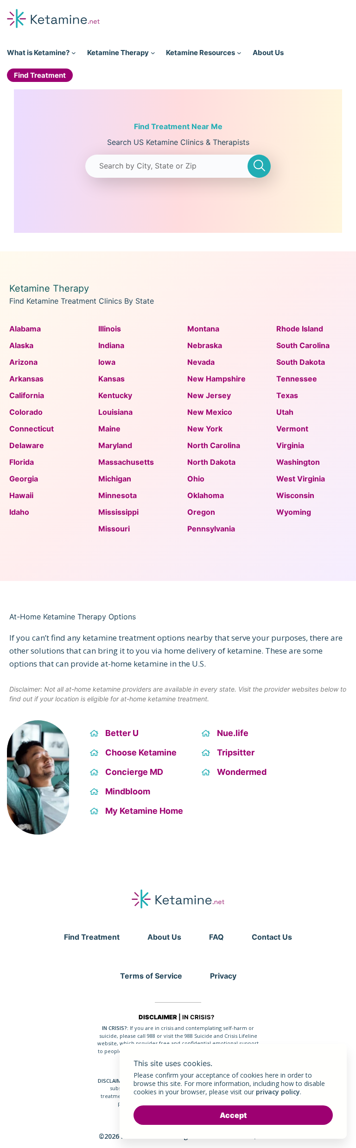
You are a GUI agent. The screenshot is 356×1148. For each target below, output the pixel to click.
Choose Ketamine (141, 752)
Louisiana (115, 412)
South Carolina (303, 345)
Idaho (19, 512)
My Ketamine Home (144, 811)
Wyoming (293, 512)
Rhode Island (299, 328)
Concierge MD (134, 772)
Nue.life (232, 733)
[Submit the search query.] (259, 166)
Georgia (23, 478)
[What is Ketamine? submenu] (73, 52)
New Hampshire (216, 378)
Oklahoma (205, 495)
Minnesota (117, 495)
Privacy (223, 975)
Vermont (292, 428)
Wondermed (242, 772)
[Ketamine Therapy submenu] (153, 52)
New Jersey (209, 395)
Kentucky (115, 395)
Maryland (115, 445)
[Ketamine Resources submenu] (239, 52)
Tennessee (296, 378)
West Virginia (300, 478)
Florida (21, 462)
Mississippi (118, 512)
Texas (287, 395)
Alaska (21, 345)
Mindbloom (127, 791)
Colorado (26, 412)
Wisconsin (295, 495)
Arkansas (26, 378)
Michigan (114, 478)
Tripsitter (235, 752)
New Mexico (209, 412)
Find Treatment (92, 937)
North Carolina (213, 445)
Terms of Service (151, 975)
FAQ (216, 937)
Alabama (25, 328)
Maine (109, 428)
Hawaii (21, 495)
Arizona (23, 362)
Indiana (111, 345)
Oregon (201, 512)
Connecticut (31, 428)
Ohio (195, 478)
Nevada (201, 362)
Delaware (26, 445)
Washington (298, 462)
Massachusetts (126, 462)
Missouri (114, 528)
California (26, 395)
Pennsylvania (211, 528)
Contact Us (272, 937)
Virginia (290, 445)
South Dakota (300, 362)
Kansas (111, 378)
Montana (203, 328)
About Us (164, 937)
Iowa (106, 362)
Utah (284, 412)
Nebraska (204, 345)
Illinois (109, 328)
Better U (122, 733)
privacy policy (278, 1091)
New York (204, 428)
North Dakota (211, 462)
